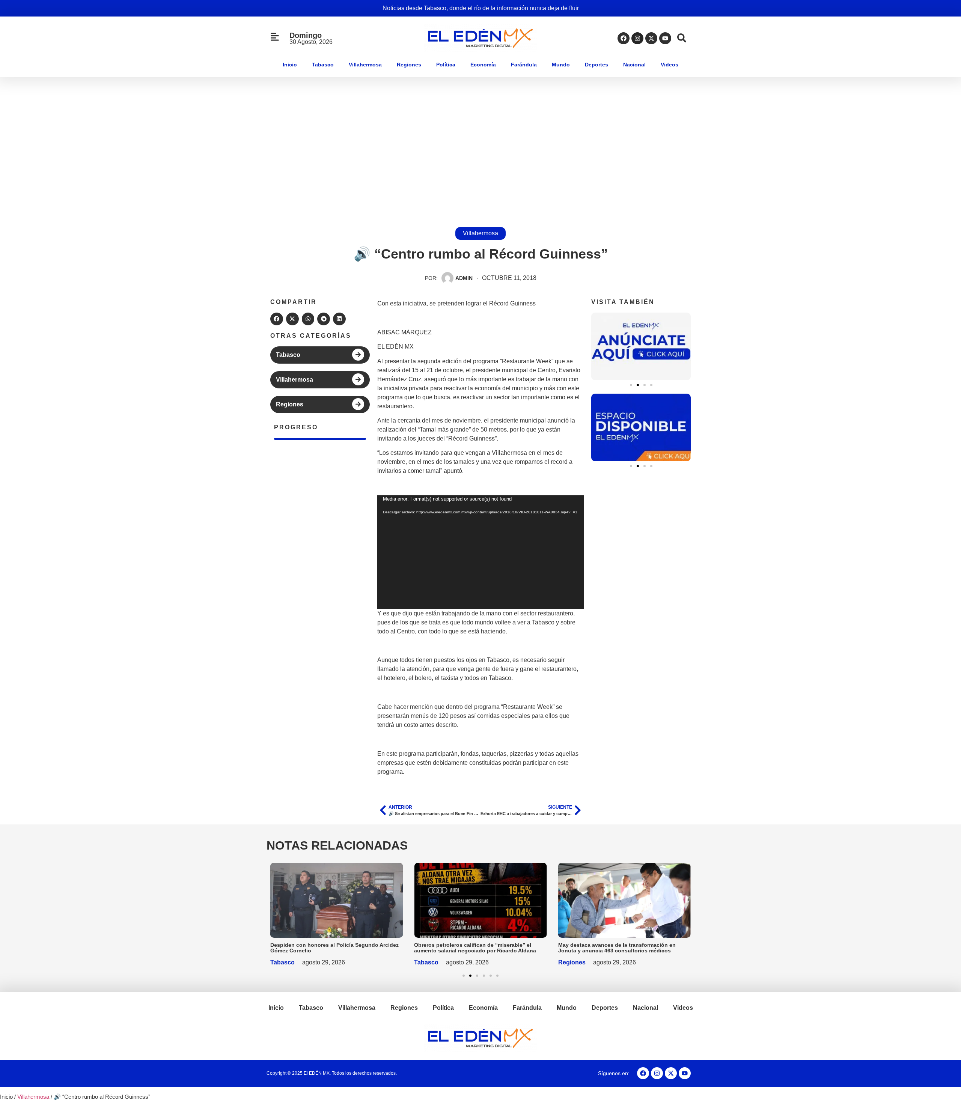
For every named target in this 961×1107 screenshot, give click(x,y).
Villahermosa (365, 65)
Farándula (524, 65)
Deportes (596, 65)
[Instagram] (637, 38)
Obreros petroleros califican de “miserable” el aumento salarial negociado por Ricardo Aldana (475, 948)
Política (445, 65)
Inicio (290, 65)
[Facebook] (624, 38)
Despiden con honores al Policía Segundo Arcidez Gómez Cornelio (334, 948)
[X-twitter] (651, 38)
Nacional (634, 65)
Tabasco (323, 65)
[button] (276, 319)
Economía (483, 65)
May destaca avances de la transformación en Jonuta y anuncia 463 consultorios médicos (617, 948)
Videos (669, 65)
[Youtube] (665, 38)
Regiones (409, 65)
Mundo (561, 65)
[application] (480, 552)
